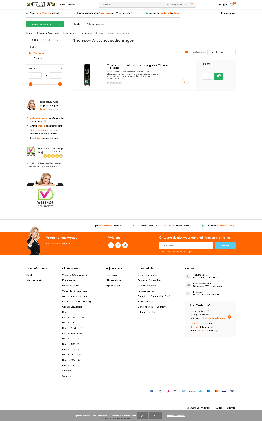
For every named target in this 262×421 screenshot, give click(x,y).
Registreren (112, 275)
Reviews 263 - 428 (71, 354)
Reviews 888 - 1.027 (72, 333)
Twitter (125, 245)
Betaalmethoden (70, 285)
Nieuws (71, 4)
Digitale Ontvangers (148, 275)
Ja (142, 415)
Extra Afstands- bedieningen (77, 33)
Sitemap (66, 370)
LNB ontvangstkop (147, 312)
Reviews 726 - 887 (71, 338)
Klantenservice (228, 13)
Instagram (118, 245)
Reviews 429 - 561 (71, 349)
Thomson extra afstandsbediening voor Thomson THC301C (138, 66)
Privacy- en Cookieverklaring (76, 301)
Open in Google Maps (214, 318)
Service (62, 4)
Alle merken (39, 52)
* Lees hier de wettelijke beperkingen (176, 251)
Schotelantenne (145, 301)
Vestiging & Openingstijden (75, 275)
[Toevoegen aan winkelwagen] (218, 76)
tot (44, 75)
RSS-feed (219, 407)
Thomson (38, 58)
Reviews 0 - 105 (70, 365)
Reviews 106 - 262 (71, 360)
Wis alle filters (50, 40)
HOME (76, 23)
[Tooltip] (45, 121)
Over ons (66, 376)
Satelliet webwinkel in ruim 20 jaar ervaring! (104, 13)
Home (29, 33)
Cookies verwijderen (72, 306)
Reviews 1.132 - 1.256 (73, 322)
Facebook (111, 245)
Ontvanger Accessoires (47, 33)
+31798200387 (200, 275)
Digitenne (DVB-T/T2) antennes (153, 306)
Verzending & (164, 13)
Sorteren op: (199, 52)
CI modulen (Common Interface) (154, 296)
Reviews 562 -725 (71, 344)
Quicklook (185, 82)
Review (65, 312)
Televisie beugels (146, 290)
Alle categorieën (96, 23)
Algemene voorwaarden (74, 296)
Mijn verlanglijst (113, 285)
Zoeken (192, 5)
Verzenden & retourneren (74, 290)
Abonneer (225, 245)
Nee (155, 415)
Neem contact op (49, 109)
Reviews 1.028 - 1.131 (73, 328)
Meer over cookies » (176, 415)
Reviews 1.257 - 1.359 (73, 317)
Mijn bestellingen (114, 280)
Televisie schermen (147, 285)
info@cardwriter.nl (202, 283)
